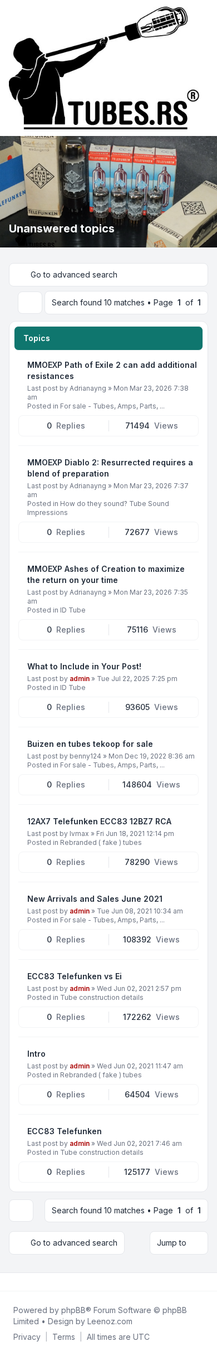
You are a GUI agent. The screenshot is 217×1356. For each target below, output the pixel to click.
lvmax (79, 833)
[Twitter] (20, 1282)
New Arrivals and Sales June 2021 (94, 898)
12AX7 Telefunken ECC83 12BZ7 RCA (99, 821)
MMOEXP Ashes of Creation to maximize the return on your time (106, 574)
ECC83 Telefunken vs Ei (74, 976)
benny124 (85, 756)
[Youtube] (29, 1282)
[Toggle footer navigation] (203, 1281)
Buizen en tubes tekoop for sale (90, 744)
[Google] (38, 1282)
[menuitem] (27, 1337)
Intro (36, 1053)
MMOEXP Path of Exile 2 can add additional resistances (112, 370)
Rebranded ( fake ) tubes (101, 842)
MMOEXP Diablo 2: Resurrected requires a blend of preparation (110, 468)
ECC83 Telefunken (64, 1131)
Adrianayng (88, 388)
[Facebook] (11, 1282)
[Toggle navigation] (203, 68)
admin (80, 678)
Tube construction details (102, 997)
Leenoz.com (109, 1321)
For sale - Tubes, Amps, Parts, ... (112, 406)
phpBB (73, 1310)
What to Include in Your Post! (84, 666)
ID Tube (73, 610)
